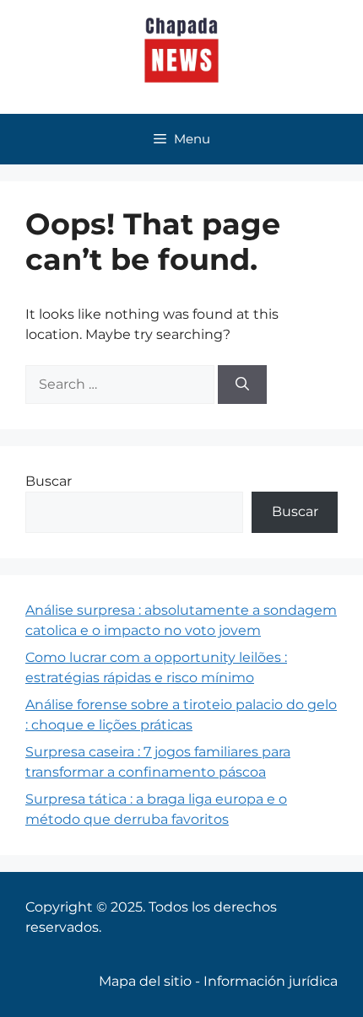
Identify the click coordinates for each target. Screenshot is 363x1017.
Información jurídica (270, 981)
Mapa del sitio (145, 981)
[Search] (242, 384)
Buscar (48, 481)
